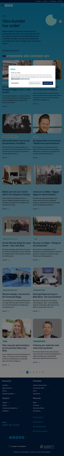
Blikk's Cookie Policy (15, 78)
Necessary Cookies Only (35, 83)
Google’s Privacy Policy (25, 78)
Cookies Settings (15, 83)
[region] (32, 76)
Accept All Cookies (48, 83)
